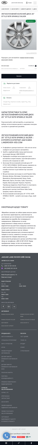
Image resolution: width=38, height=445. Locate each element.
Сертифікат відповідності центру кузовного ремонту (8, 419)
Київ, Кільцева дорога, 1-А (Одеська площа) (9, 276)
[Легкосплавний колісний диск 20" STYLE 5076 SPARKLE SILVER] (19, 34)
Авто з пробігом (6, 343)
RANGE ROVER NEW (7, 314)
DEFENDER (4, 322)
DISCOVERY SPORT (7, 326)
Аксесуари (5, 402)
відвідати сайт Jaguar (19, 429)
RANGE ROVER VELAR (8, 319)
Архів (3, 347)
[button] (29, 3)
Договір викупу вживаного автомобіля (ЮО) (9, 367)
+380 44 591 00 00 (10, 266)
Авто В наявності (7, 336)
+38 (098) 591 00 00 (10, 268)
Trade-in (23, 340)
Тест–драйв (24, 336)
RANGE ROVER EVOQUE (27, 319)
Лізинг (22, 347)
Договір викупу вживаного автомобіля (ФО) (9, 359)
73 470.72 (31, 66)
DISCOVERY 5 (24, 322)
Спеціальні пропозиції (8, 340)
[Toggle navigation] (35, 3)
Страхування (24, 351)
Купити (19, 76)
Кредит (22, 343)
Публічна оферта (7, 372)
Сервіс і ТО (4, 392)
